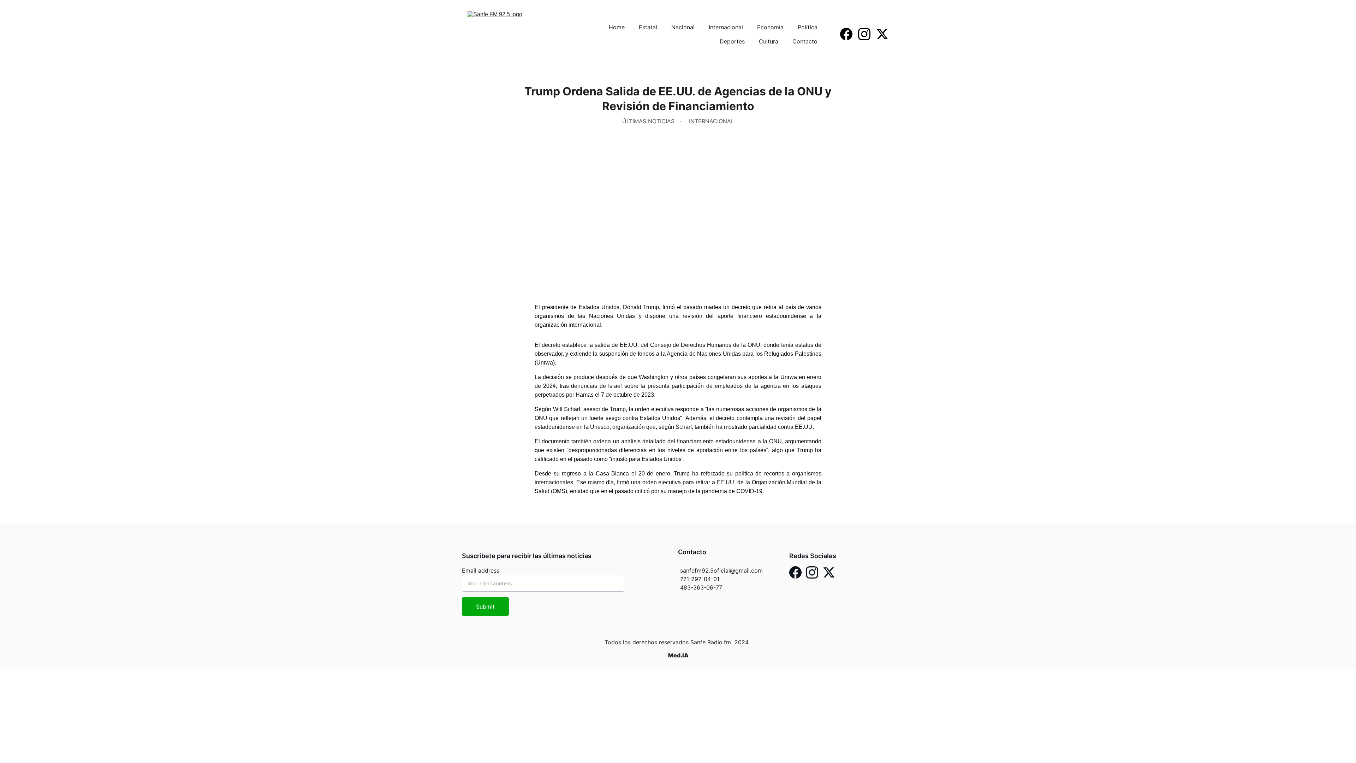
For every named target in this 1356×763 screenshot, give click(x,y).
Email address (480, 570)
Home (617, 27)
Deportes (732, 41)
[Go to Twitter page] (882, 34)
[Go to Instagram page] (867, 34)
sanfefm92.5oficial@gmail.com (721, 570)
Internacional (726, 27)
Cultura (768, 41)
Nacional (683, 27)
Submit (485, 606)
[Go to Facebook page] (849, 34)
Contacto (804, 41)
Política (807, 27)
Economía (770, 27)
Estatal (648, 27)
